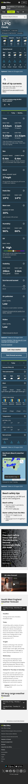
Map (18, 12)
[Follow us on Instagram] (17, 770)
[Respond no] (9, 104)
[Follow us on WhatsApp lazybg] (24, 770)
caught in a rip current (14, 515)
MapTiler (15, 479)
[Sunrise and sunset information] (23, 280)
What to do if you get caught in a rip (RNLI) (12, 90)
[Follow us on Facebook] (10, 770)
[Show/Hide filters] (24, 367)
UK (23, 12)
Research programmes (6, 742)
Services (3, 744)
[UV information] (23, 238)
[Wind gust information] (23, 170)
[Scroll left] (20, 49)
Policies (3, 749)
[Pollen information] (23, 319)
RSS (2, 761)
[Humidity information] (23, 224)
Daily (3, 12)
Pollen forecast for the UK (10, 333)
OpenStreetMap (22, 479)
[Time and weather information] (25, 372)
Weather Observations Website (9, 733)
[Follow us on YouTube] (7, 770)
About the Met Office (6, 747)
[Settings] (19, 2)
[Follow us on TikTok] (14, 770)
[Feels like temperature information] (23, 190)
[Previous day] (4, 112)
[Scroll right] (24, 49)
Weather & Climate (6, 739)
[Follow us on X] (3, 770)
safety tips (16, 509)
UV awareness (7, 257)
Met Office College (5, 728)
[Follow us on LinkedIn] (21, 770)
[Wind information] (25, 383)
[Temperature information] (25, 416)
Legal (2, 756)
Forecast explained (6, 345)
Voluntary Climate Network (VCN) (9, 736)
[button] (14, 468)
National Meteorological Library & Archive (11, 731)
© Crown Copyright (14, 774)
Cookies (3, 754)
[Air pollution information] (23, 296)
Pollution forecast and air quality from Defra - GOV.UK (14, 312)
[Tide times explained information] (23, 118)
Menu (24, 2)
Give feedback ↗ (11, 6)
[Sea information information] (23, 151)
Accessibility (4, 752)
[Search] (24, 17)
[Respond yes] (4, 104)
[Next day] (8, 112)
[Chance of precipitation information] (23, 205)
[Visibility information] (23, 263)
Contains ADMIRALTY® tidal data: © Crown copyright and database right (13, 341)
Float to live (9, 519)
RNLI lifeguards (10, 506)
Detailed (11, 12)
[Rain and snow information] (25, 435)
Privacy (3, 759)
